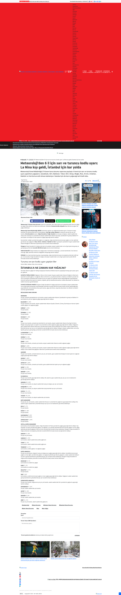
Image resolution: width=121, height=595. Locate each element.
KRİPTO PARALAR (40, 1)
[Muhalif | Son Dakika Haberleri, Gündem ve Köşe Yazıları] (23, 567)
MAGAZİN (51, 140)
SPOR (48, 140)
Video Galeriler (78, 1)
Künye (83, 567)
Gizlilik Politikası (89, 567)
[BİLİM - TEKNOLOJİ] (91, 218)
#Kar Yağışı (45, 508)
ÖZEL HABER (31, 141)
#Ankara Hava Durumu (49, 505)
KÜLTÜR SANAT (57, 140)
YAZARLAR (85, 1)
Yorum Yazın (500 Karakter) (28, 520)
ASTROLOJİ (46, 1)
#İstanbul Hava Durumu (66, 505)
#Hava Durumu (36, 505)
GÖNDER (77, 535)
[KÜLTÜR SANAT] (91, 193)
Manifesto (95, 567)
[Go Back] (120, 593)
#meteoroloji (25, 505)
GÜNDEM (36, 140)
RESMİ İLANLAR (70, 140)
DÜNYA (45, 140)
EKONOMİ (41, 140)
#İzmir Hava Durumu (28, 508)
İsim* (22, 515)
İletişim (100, 567)
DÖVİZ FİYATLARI (32, 1)
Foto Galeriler (72, 1)
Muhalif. (24, 159)
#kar (38, 508)
